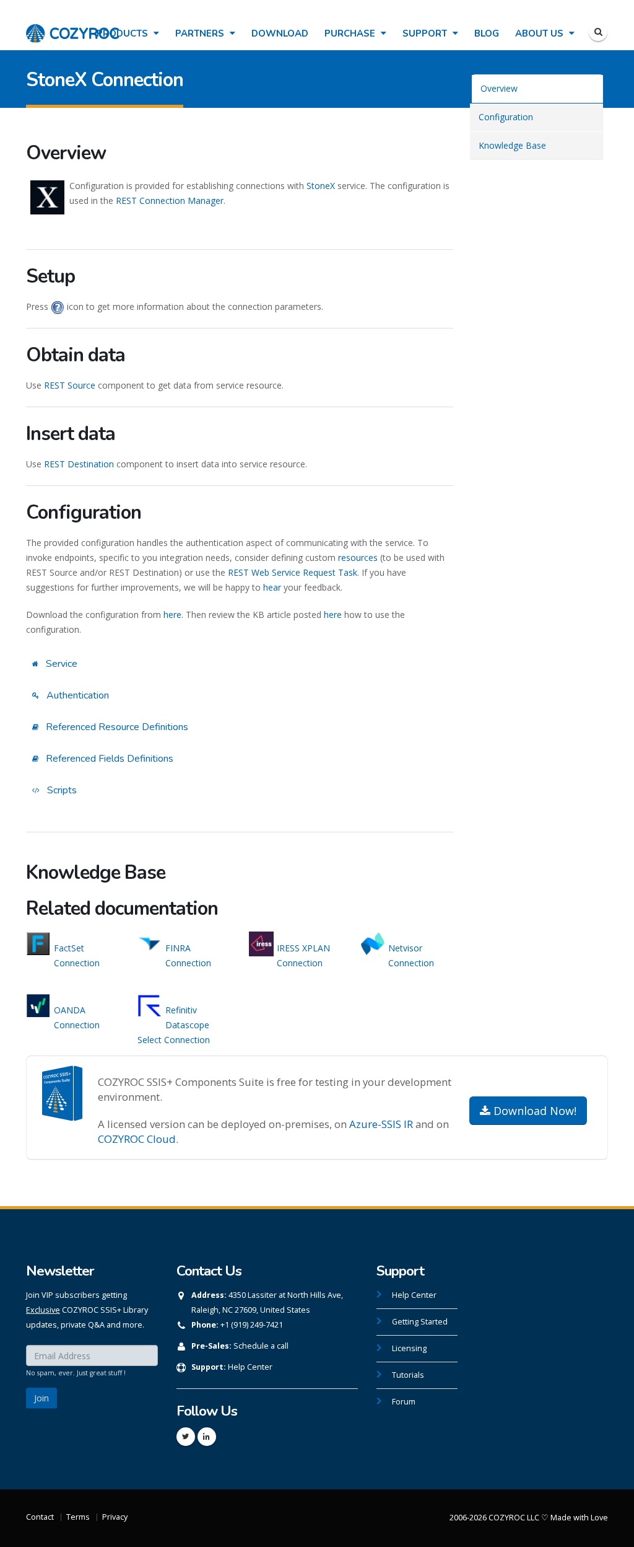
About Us (540, 33)
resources (358, 557)
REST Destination (79, 464)
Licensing (409, 1348)
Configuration (506, 117)
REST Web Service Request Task (292, 572)
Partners (201, 33)
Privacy (115, 1517)
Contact (40, 1517)
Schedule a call (261, 1346)
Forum (403, 1401)
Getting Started (420, 1321)
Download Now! (533, 1110)
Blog (486, 33)
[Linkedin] (207, 1436)
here (172, 614)
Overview (499, 88)
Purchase (351, 33)
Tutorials (408, 1375)
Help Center (250, 1367)
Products (123, 33)
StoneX (320, 186)
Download (279, 33)
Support (425, 33)
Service (60, 664)
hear (272, 587)
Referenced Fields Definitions (108, 758)
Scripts (61, 790)
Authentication (76, 695)
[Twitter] (185, 1436)
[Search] (598, 31)
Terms (78, 1517)
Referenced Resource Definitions (115, 727)
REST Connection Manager (170, 200)
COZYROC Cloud (137, 1139)
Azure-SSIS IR (381, 1124)
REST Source (69, 385)
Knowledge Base (512, 145)
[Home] (72, 27)
